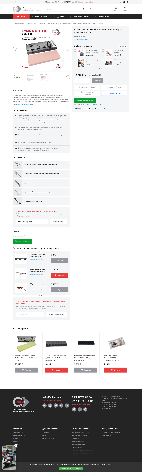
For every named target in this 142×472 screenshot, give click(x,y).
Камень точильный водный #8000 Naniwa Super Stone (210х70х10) (25, 357)
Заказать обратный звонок (87, 2)
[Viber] (98, 108)
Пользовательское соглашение (82, 454)
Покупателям (94, 9)
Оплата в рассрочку (48, 438)
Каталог (20, 16)
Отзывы (15, 438)
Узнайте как (97, 104)
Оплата (44, 435)
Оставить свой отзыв (22, 241)
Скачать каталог (107, 435)
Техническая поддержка (80, 435)
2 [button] (101, 68)
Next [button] (68, 49)
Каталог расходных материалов (48, 23)
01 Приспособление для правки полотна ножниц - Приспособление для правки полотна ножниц (38, 285)
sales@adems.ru (51, 397)
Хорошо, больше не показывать (71, 468)
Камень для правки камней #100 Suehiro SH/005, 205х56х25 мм (84, 357)
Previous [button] (15, 49)
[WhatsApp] (101, 108)
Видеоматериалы (78, 441)
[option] (41, 48)
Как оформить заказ (79, 445)
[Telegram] (104, 108)
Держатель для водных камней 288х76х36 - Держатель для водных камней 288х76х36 (37, 256)
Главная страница (18, 23)
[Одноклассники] (89, 108)
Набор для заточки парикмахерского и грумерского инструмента (120, 61)
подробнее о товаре (36, 259)
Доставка (45, 432)
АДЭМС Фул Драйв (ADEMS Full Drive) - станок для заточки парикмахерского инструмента (92, 52)
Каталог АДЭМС (31, 23)
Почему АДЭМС (18, 432)
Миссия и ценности (19, 435)
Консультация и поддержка (51, 400)
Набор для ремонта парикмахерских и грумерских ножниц (111, 357)
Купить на (111, 93)
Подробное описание (81, 39)
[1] (84, 9)
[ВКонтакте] (87, 108)
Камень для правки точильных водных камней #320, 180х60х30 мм (56, 357)
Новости (16, 441)
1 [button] (99, 68)
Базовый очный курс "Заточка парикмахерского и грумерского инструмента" (92, 61)
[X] (92, 108)
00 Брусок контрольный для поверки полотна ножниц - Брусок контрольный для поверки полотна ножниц (38, 270)
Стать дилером (77, 448)
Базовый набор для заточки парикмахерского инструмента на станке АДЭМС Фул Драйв (120, 52)
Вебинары (75, 438)
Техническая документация (111, 432)
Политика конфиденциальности (82, 451)
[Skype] (95, 108)
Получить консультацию (56, 314)
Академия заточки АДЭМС (80, 432)
